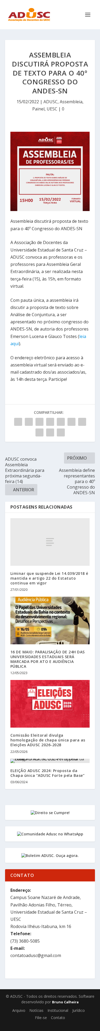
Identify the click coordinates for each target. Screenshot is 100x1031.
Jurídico (78, 1010)
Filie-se (41, 1017)
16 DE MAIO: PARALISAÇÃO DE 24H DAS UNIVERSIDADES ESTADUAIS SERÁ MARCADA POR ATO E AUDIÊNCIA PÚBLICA (47, 659)
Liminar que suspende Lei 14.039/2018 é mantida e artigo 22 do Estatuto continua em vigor (49, 578)
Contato (58, 1017)
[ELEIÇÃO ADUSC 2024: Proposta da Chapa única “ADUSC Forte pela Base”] (50, 761)
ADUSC (50, 102)
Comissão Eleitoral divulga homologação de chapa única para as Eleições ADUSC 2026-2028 (47, 740)
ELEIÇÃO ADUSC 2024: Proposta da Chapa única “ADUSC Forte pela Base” (47, 773)
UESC (52, 109)
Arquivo (18, 1010)
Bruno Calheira (65, 1002)
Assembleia (71, 102)
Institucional (57, 1010)
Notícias (36, 1010)
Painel (38, 109)
